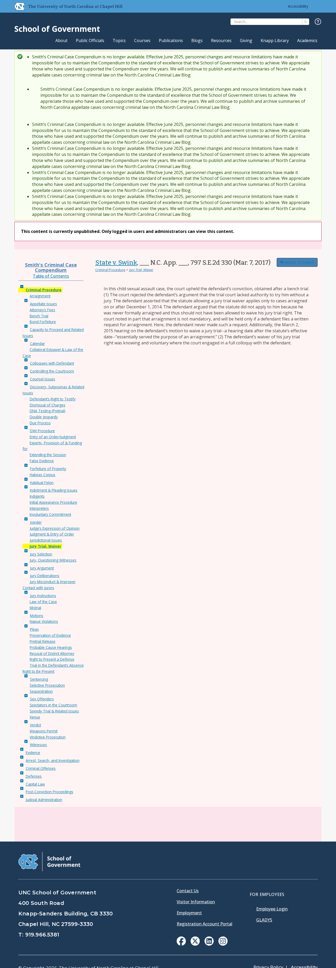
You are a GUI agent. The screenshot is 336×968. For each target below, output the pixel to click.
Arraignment (40, 295)
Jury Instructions (43, 595)
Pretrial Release (42, 641)
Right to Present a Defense (52, 659)
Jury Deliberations (44, 575)
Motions (36, 615)
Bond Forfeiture (43, 321)
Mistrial (35, 607)
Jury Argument (42, 567)
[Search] (305, 21)
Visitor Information (196, 902)
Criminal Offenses (41, 768)
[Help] (318, 22)
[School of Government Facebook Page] (181, 944)
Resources (221, 40)
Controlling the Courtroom (52, 371)
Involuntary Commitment (50, 514)
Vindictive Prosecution (48, 737)
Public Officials (90, 40)
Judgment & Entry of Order (52, 534)
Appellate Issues (43, 303)
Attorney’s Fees (42, 309)
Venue (35, 717)
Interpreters (39, 508)
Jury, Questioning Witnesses (53, 560)
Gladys (264, 920)
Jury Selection (41, 554)
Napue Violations (44, 621)
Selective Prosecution (47, 685)
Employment (189, 913)
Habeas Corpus (42, 474)
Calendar (37, 343)
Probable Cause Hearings (51, 647)
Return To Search (299, 262)
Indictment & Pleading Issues (53, 490)
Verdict (35, 724)
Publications (171, 40)
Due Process (40, 422)
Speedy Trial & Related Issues (54, 711)
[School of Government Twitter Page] (195, 944)
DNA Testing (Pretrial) (47, 410)
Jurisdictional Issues (46, 540)
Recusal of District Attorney (52, 653)
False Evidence (42, 460)
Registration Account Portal (204, 924)
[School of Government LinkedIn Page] (209, 944)
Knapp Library (275, 40)
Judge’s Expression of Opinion (55, 528)
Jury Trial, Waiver (45, 546)
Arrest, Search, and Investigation (53, 760)
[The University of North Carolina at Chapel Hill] (17, 6)
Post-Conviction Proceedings (49, 791)
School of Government (57, 28)
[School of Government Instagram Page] (223, 944)
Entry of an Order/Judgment (53, 436)
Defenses (34, 776)
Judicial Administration (44, 799)
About (61, 40)
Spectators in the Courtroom (53, 704)
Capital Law (35, 784)
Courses (142, 40)
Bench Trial (39, 315)
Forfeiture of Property (48, 468)
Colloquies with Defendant (52, 363)
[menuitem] (181, 941)
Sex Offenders (42, 698)
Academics (307, 40)
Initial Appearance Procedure (53, 502)
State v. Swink (116, 262)
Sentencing (39, 679)
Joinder (36, 522)
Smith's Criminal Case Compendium (51, 267)
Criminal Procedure (43, 289)
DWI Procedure (42, 430)
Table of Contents (51, 276)
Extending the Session (48, 454)
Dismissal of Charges (47, 405)
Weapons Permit (43, 730)
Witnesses (38, 744)
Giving (246, 40)
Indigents (37, 496)
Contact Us (188, 891)
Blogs (197, 40)
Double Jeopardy (44, 416)
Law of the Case (43, 601)
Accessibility (298, 6)
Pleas (34, 629)
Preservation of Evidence (50, 635)
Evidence (33, 752)
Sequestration (41, 691)
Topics (119, 40)
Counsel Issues (42, 378)
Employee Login (272, 909)
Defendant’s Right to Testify (53, 398)
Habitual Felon (42, 482)
